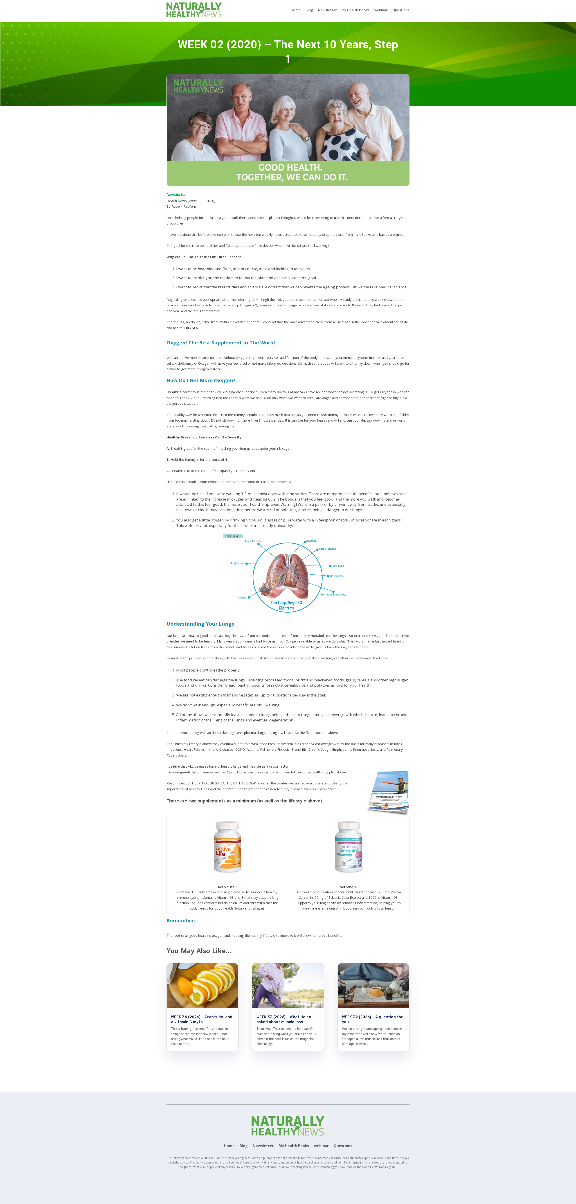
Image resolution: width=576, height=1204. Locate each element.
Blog (309, 10)
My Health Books (355, 10)
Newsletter (327, 10)
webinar (380, 10)
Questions (401, 10)
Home (296, 10)
